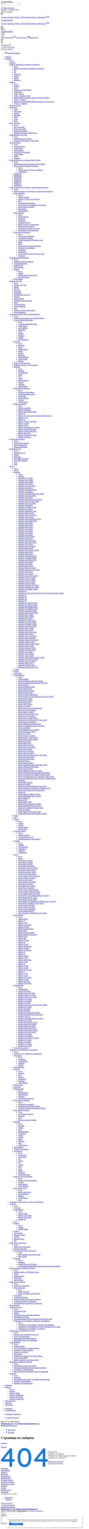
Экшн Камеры (19, 1346)
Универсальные (24, 835)
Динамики (22, 1059)
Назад (12, 61)
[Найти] (2, 6)
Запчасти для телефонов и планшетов (28, 1054)
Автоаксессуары (20, 1311)
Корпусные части (24, 1192)
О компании (5, 1470)
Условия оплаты (7, 1480)
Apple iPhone (23, 919)
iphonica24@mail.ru (10, 1425)
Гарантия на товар (7, 1484)
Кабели (16, 86)
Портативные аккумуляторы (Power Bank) (29, 164)
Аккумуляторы (19, 146)
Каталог (13, 63)
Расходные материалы (26, 236)
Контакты (4, 1474)
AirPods (21, 845)
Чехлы (16, 470)
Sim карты (17, 111)
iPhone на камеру (24, 408)
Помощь (4, 1486)
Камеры (21, 1073)
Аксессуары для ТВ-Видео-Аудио (26, 1334)
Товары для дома (20, 285)
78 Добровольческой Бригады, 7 (27, 1424)
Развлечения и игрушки (23, 139)
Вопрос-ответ (6, 1490)
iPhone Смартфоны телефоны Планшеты (29, 68)
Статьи (3, 1488)
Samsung (21, 476)
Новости (4, 1472)
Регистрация (5, 1476)
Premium (21, 345)
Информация (6, 1478)
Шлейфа (21, 1126)
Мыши (20, 273)
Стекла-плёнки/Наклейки (27, 324)
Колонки (17, 1377)
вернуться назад (57, 1464)
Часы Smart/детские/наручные (29, 1254)
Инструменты (23, 217)
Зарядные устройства (22, 1286)
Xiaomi (20, 823)
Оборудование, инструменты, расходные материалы (33, 191)
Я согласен (16, 1524)
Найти (4, 1515)
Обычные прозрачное (26, 392)
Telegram (11, 1432)
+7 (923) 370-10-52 (7, 8)
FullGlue (21, 371)
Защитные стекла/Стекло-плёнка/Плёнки (29, 318)
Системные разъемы (25, 1114)
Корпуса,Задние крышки (27, 1180)
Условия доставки (7, 1482)
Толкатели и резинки (26, 1104)
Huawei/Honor (23, 679)
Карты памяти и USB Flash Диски (26, 1272)
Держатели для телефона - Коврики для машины (36, 1325)
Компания (4, 1468)
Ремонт (12, 1391)
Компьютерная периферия (23, 261)
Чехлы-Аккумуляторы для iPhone (30, 170)
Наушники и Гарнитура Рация (25, 1366)
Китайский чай (19, 453)
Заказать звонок (7, 49)
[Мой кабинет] (2, 14)
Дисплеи (17, 1208)
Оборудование (23, 197)
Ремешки (21, 1262)
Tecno (20, 858)
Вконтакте (12, 1430)
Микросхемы (23, 1093)
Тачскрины (22, 1155)
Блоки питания (23, 1292)
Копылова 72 (8, 1424)
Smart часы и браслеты (22, 1247)
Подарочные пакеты (21, 443)
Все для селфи (19, 127)
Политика (4, 1492)
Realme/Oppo (23, 989)
